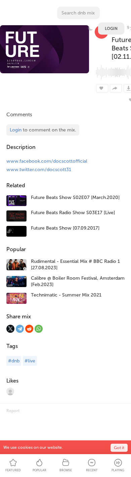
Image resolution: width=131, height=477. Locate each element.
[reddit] (29, 329)
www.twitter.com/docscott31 (38, 169)
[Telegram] (20, 329)
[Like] (102, 88)
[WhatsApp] (39, 329)
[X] (10, 329)
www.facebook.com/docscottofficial (46, 161)
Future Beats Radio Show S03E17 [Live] (73, 212)
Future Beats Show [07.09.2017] (65, 228)
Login (111, 28)
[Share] (116, 88)
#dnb (13, 361)
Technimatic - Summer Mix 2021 (66, 295)
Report (12, 410)
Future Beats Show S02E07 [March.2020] (75, 197)
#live (30, 361)
